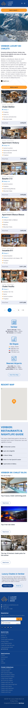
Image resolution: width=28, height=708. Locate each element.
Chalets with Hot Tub (7, 682)
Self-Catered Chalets (6, 673)
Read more (6, 81)
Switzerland (4, 657)
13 (18, 310)
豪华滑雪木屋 (4, 649)
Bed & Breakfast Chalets (8, 674)
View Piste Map (14, 375)
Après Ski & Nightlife (9, 451)
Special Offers (5, 633)
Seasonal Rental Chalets (7, 676)
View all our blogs (6, 475)
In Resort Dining (7, 455)
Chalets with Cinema (6, 690)
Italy (2, 661)
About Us (3, 635)
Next (23, 310)
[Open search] (22, 3)
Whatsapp (6, 607)
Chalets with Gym (6, 692)
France (3, 655)
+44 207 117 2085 (8, 609)
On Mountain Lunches (9, 447)
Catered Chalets (5, 671)
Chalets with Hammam (7, 688)
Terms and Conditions (7, 639)
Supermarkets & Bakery (9, 464)
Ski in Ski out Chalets (7, 680)
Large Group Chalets (7, 678)
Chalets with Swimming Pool (9, 684)
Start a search (13, 10)
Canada (3, 663)
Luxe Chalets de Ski (6, 643)
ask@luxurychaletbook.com (10, 605)
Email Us (18, 585)
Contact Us (4, 637)
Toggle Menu (25, 3)
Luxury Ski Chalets (6, 669)
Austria (3, 659)
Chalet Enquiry (7, 585)
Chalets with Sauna (6, 686)
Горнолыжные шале (7, 647)
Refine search (14, 87)
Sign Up (19, 619)
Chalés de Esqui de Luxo (7, 645)
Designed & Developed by (14, 703)
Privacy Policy (5, 641)
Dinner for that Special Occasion (12, 459)
